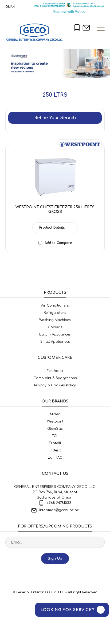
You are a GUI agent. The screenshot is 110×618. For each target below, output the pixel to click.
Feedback (55, 371)
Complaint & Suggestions (55, 378)
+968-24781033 (59, 503)
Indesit (55, 450)
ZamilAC (55, 457)
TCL (55, 436)
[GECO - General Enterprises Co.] (35, 31)
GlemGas (55, 429)
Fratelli (55, 443)
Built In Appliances (55, 334)
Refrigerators (55, 313)
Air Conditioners (55, 305)
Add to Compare (58, 243)
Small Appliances (55, 342)
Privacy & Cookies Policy (55, 385)
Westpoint (55, 421)
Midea (55, 414)
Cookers (55, 327)
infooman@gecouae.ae (59, 510)
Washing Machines (55, 320)
